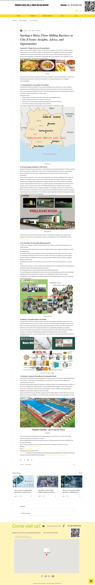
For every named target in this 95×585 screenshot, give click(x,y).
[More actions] (74, 31)
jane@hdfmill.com (54, 526)
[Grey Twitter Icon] (45, 576)
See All (80, 472)
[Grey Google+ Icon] (49, 576)
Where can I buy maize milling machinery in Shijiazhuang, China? (71, 491)
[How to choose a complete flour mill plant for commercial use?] (23, 482)
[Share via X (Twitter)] (24, 460)
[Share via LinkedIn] (28, 460)
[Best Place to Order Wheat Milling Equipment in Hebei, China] (47, 482)
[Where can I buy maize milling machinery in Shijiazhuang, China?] (71, 482)
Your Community (33, 20)
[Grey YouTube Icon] (52, 576)
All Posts (15, 20)
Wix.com (59, 583)
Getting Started (23, 20)
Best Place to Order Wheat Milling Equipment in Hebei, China (47, 491)
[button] (80, 20)
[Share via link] (31, 460)
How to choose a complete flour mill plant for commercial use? (23, 491)
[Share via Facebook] (20, 460)
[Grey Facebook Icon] (42, 576)
